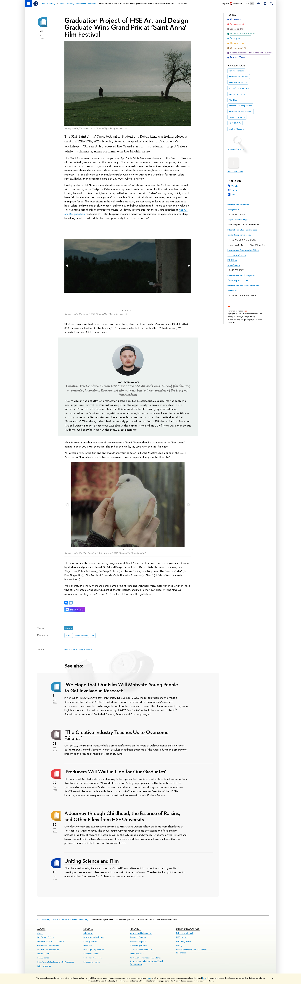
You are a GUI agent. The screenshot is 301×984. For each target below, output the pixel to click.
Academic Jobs (136, 953)
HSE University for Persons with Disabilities (55, 961)
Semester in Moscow (92, 957)
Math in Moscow (236, 128)
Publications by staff (184, 933)
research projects (237, 117)
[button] (67, 265)
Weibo (234, 190)
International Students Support (242, 229)
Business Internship (91, 961)
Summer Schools (90, 953)
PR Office (232, 260)
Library (179, 945)
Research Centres (138, 937)
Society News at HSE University (74, 919)
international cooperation (240, 105)
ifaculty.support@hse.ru (238, 280)
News (55, 919)
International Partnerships (48, 949)
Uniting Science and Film (91, 860)
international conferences (240, 111)
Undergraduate (90, 941)
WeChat (235, 185)
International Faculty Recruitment (243, 285)
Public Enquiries (44, 966)
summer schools (236, 70)
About (41, 928)
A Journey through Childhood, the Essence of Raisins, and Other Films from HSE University (122, 816)
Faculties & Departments (48, 945)
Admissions (88, 933)
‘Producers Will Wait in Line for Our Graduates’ (115, 771)
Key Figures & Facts (45, 937)
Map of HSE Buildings (237, 219)
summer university (237, 93)
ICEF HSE (233, 99)
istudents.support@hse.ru (239, 234)
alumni (68, 635)
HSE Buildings (43, 957)
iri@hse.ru (232, 290)
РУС (248, 3)
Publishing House (183, 941)
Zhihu (234, 194)
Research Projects (137, 941)
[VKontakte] (66, 603)
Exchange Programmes (93, 949)
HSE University (43, 919)
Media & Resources (188, 928)
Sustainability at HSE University (50, 941)
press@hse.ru (233, 265)
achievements (81, 635)
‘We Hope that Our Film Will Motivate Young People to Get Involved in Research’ (121, 687)
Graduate (87, 945)
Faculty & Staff (43, 953)
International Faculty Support (241, 275)
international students (238, 76)
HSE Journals (181, 937)
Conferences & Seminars (141, 949)
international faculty (238, 82)
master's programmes (239, 88)
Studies (88, 928)
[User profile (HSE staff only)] (265, 3)
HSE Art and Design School (78, 649)
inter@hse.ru (233, 209)
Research (135, 928)
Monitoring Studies (138, 945)
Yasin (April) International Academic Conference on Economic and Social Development (146, 960)
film (92, 635)
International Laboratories (141, 933)
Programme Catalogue (93, 937)
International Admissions (238, 204)
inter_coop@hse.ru (236, 255)
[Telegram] (71, 603)
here (149, 978)
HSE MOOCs (235, 123)
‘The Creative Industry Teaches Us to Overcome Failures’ (116, 735)
